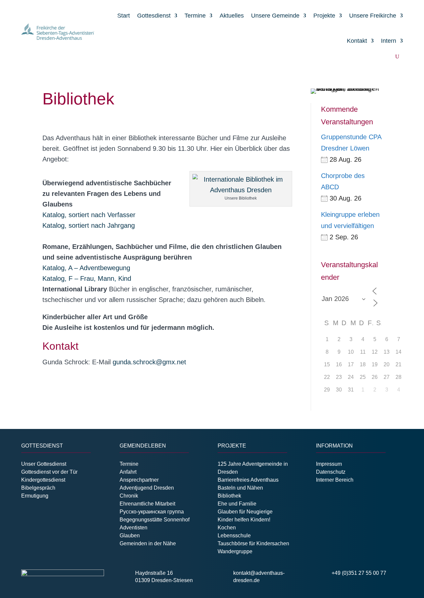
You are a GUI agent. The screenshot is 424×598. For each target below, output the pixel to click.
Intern (388, 40)
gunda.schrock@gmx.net (149, 362)
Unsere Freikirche (372, 15)
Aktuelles (232, 15)
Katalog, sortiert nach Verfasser (88, 214)
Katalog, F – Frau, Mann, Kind (86, 278)
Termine (195, 15)
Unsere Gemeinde (275, 15)
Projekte (324, 15)
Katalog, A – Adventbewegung (86, 267)
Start (123, 15)
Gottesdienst (154, 15)
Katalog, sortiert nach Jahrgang (88, 225)
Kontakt (357, 40)
